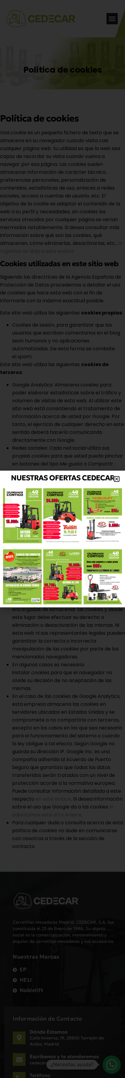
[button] (116, 479)
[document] (62, 539)
